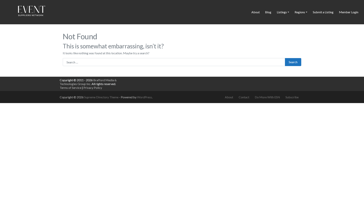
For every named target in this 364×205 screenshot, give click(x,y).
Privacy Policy (92, 87)
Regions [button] (300, 12)
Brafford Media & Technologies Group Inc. (88, 82)
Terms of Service (70, 87)
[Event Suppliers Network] (31, 11)
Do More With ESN (267, 97)
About (255, 12)
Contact (244, 97)
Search (293, 62)
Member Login (348, 12)
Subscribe (292, 97)
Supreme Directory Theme (101, 97)
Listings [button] (282, 12)
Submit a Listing (323, 12)
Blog (268, 12)
